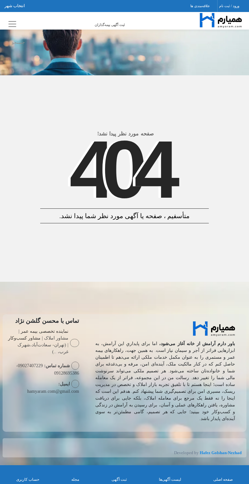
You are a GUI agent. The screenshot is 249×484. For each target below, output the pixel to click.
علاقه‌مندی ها (200, 6)
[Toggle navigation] (11, 24)
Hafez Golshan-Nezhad (221, 452)
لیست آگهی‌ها (170, 479)
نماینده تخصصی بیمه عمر (44, 331)
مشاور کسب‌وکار (24, 338)
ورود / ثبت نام (229, 6)
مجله (75, 479)
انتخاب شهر (15, 5)
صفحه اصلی (223, 479)
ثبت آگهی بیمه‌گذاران (110, 25)
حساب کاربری (27, 479)
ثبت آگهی (119, 479)
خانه (235, 41)
